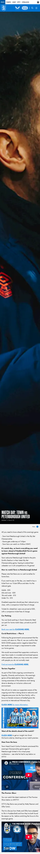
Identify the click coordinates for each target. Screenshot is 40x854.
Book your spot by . (16, 629)
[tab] (2, 2)
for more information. (15, 704)
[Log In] (38, 2)
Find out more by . (15, 664)
